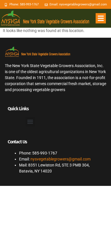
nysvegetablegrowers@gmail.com (60, 159)
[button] (101, 18)
